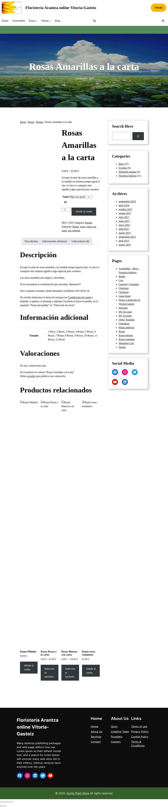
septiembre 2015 (127, 236)
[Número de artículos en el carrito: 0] (94, 21)
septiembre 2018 (127, 201)
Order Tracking (127, 319)
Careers (116, 741)
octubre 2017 (125, 209)
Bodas (122, 276)
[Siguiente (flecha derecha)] (4, 805)
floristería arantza (127, 171)
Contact (96, 741)
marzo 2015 (125, 244)
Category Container (129, 284)
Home (94, 726)
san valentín (74, 230)
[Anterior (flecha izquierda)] (1, 805)
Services (96, 736)
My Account (125, 311)
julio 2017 (124, 217)
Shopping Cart (126, 343)
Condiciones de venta (79, 297)
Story (114, 726)
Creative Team (120, 731)
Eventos (123, 168)
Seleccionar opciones (49, 672)
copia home (125, 296)
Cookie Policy (139, 736)
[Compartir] (8, 801)
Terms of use (139, 726)
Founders (116, 736)
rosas (82, 226)
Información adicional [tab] (54, 241)
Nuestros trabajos (127, 175)
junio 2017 (124, 221)
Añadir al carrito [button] (28, 667)
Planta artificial (126, 327)
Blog (121, 164)
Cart (121, 280)
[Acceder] (163, 21)
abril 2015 (124, 240)
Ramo (76, 226)
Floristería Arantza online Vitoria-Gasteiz (60, 8)
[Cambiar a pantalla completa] (4, 801)
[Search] (138, 136)
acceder (31, 376)
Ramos (39, 122)
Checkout (124, 288)
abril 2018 (124, 205)
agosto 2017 (125, 213)
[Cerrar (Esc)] (11, 801)
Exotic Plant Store (78, 793)
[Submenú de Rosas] (37, 21)
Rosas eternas (126, 335)
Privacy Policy (140, 731)
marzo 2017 (125, 233)
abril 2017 (124, 229)
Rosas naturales (127, 339)
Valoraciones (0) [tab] (80, 241)
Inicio (23, 122)
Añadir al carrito (83, 211)
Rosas (31, 122)
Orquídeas (124, 323)
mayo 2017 (124, 225)
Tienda (158, 7)
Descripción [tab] (31, 241)
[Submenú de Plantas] (50, 21)
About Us (96, 731)
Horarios (123, 307)
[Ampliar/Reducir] (1, 801)
